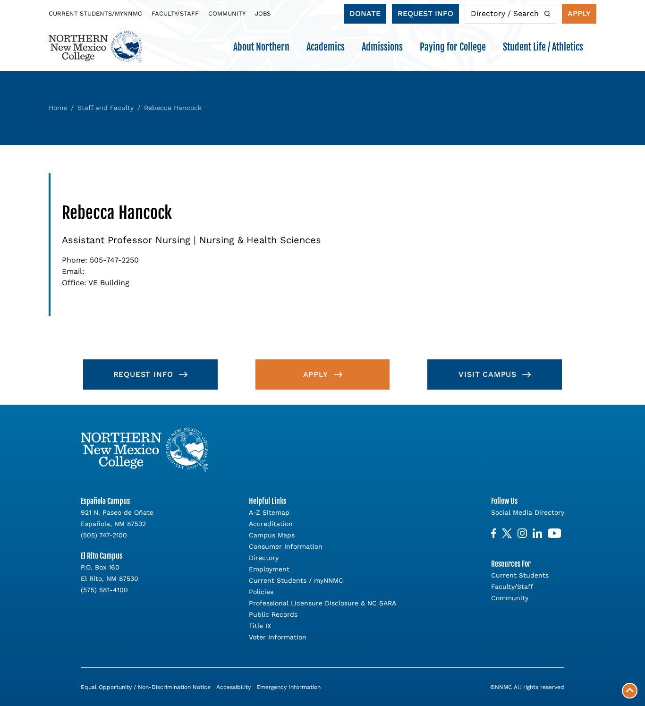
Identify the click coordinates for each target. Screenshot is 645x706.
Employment (269, 569)
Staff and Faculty (105, 107)
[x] (507, 533)
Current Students (520, 575)
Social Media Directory (527, 512)
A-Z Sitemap (269, 512)
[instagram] (522, 533)
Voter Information (277, 637)
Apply (579, 13)
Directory (264, 557)
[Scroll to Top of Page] (629, 690)
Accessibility (233, 687)
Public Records (273, 614)
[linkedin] (537, 533)
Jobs (263, 13)
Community (227, 13)
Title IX (260, 625)
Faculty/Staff (175, 13)
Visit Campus (487, 374)
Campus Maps (272, 535)
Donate (365, 13)
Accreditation (271, 523)
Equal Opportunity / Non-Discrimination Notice (146, 687)
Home (58, 107)
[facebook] (493, 533)
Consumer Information (285, 546)
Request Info (425, 13)
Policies (261, 591)
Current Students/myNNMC (95, 13)
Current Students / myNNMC (296, 580)
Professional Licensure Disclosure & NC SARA (322, 603)
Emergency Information (288, 687)
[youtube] (554, 533)
